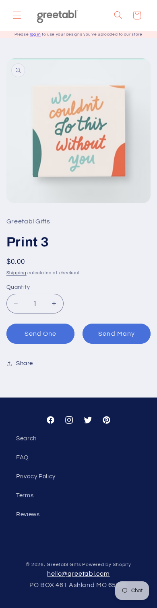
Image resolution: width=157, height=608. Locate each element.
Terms (24, 495)
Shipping (16, 273)
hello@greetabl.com (78, 573)
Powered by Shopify (106, 564)
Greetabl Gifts (64, 564)
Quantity (18, 287)
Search (26, 438)
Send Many (116, 333)
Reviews (27, 514)
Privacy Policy (36, 476)
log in (35, 34)
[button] (17, 15)
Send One (40, 333)
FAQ (22, 457)
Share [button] (24, 363)
